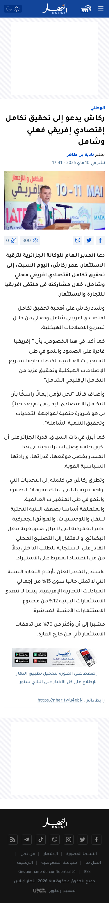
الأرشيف (25, 863)
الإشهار (50, 854)
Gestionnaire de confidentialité (47, 872)
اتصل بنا (93, 863)
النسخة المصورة (81, 854)
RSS (87, 872)
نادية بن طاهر (80, 155)
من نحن (28, 854)
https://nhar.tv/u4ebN (60, 701)
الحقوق (77, 881)
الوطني (97, 108)
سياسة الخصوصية (59, 863)
